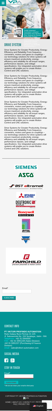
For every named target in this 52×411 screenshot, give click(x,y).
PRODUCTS (40, 402)
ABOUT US (16, 402)
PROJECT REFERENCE (28, 404)
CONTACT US (28, 402)
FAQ (15, 404)
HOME (8, 402)
